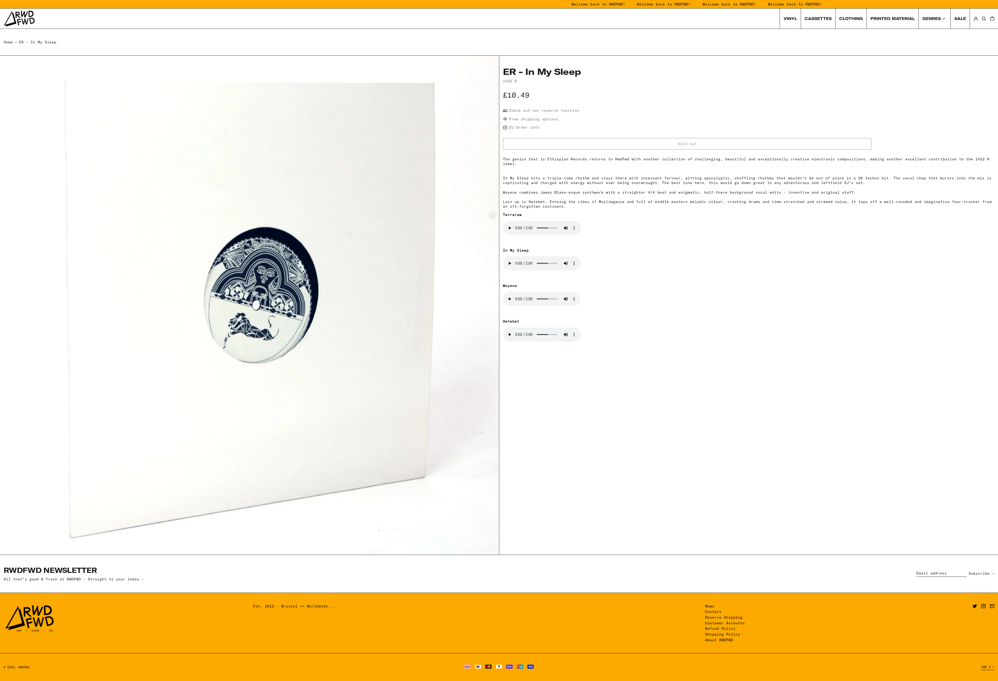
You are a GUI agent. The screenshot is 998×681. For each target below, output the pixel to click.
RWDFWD (23, 667)
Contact (713, 611)
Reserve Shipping (724, 617)
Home (8, 42)
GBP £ (986, 667)
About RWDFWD (719, 640)
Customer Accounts (725, 623)
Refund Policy (720, 628)
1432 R (510, 81)
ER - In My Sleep (37, 42)
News (709, 606)
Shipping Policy (722, 634)
